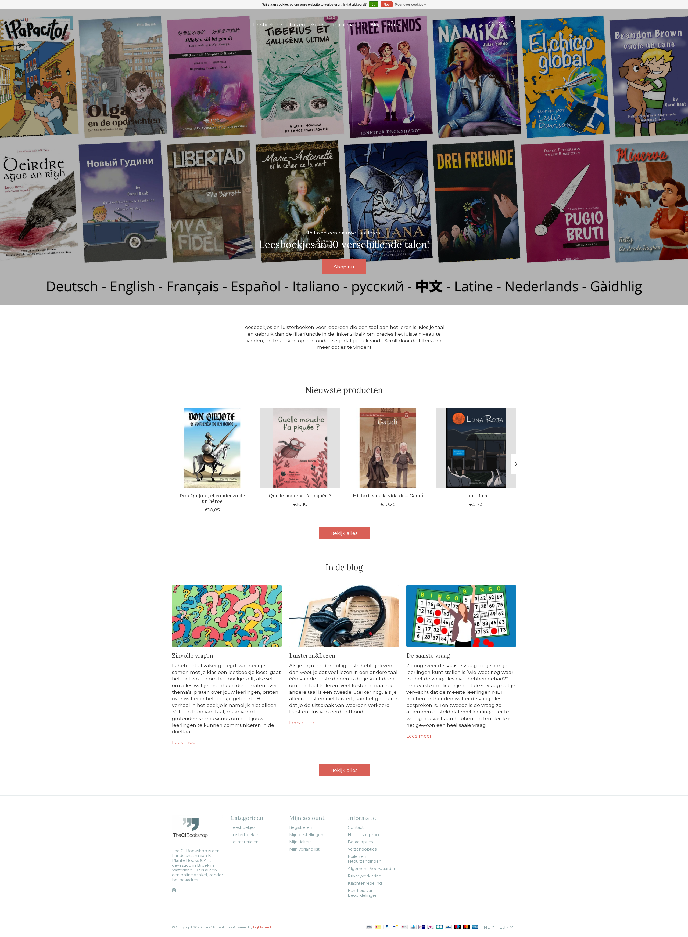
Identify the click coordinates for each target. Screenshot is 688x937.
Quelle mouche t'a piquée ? (300, 495)
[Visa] (448, 927)
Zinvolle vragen (192, 655)
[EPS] (430, 927)
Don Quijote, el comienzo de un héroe (212, 498)
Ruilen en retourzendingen (364, 859)
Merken (395, 24)
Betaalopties (360, 842)
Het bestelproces (365, 834)
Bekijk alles (344, 533)
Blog (376, 24)
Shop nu (344, 267)
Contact (356, 827)
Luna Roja (475, 495)
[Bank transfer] (369, 927)
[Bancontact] (395, 927)
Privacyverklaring (364, 876)
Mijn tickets (300, 842)
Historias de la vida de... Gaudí (388, 495)
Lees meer (184, 742)
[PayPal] (386, 927)
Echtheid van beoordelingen (363, 893)
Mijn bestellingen (306, 834)
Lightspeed (262, 927)
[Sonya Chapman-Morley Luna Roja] (476, 448)
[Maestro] (457, 927)
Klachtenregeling (365, 883)
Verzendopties (362, 849)
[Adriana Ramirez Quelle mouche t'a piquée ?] (300, 448)
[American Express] (475, 927)
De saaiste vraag (428, 655)
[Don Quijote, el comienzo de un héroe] (212, 448)
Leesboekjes (243, 827)
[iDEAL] (378, 927)
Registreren (300, 827)
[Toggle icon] (491, 24)
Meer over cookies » (410, 4)
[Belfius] (404, 927)
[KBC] (413, 927)
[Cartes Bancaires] (439, 927)
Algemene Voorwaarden (372, 868)
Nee (387, 4)
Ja (373, 4)
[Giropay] (421, 927)
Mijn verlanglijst (304, 849)
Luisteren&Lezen (312, 655)
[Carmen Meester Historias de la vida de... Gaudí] (388, 448)
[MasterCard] (466, 927)
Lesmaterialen (245, 842)
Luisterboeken (245, 834)
